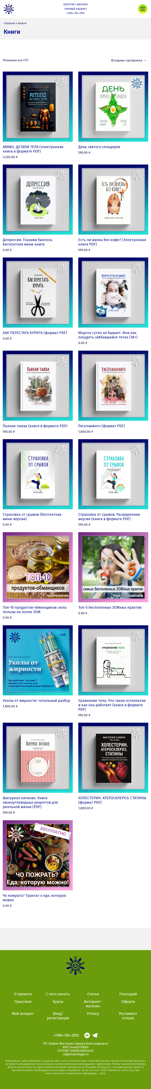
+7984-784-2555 (75, 13)
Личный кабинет (75, 9)
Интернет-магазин (75, 4)
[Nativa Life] (9, 9)
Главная (9, 23)
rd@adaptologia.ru (76, 1054)
